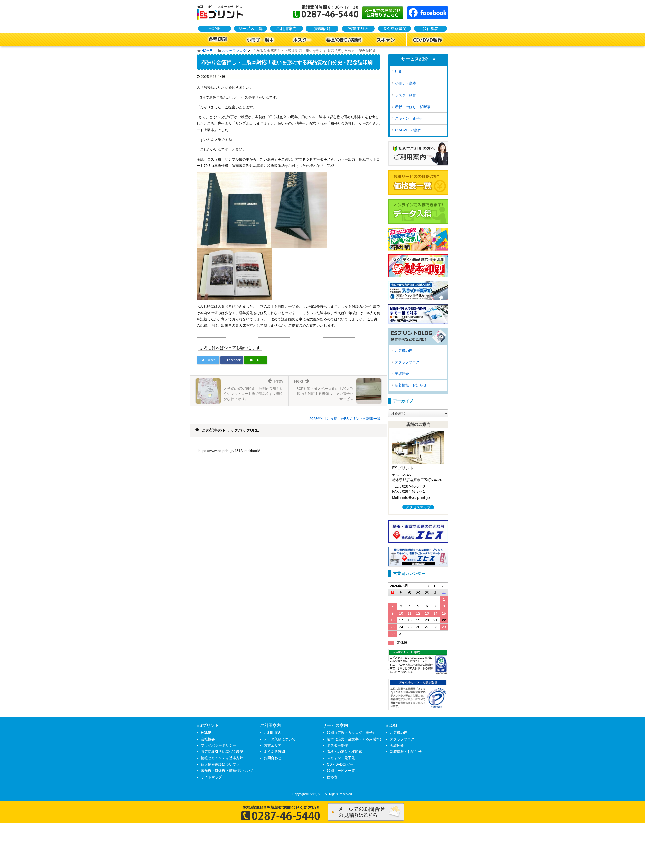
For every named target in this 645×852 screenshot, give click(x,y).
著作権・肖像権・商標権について (227, 771)
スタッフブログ (234, 51)
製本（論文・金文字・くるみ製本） (355, 739)
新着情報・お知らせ (411, 385)
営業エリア (272, 745)
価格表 (332, 777)
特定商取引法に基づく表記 (222, 752)
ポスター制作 (405, 95)
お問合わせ (272, 758)
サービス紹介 (414, 59)
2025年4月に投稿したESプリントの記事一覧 (344, 419)
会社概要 (208, 739)
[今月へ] (435, 586)
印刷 (398, 71)
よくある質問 (274, 752)
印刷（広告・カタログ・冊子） (351, 733)
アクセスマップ (418, 507)
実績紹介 (402, 374)
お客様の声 (403, 351)
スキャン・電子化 (409, 118)
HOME (206, 51)
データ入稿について (280, 739)
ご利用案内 (272, 733)
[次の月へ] (444, 586)
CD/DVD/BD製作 (408, 130)
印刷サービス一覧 (341, 771)
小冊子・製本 (405, 83)
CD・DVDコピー (340, 764)
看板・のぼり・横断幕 (412, 107)
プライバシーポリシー (218, 745)
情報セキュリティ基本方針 (222, 758)
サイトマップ (211, 777)
